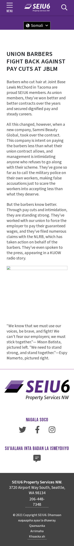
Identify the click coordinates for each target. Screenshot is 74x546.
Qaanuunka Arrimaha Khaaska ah (37, 531)
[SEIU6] (37, 8)
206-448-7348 (37, 501)
